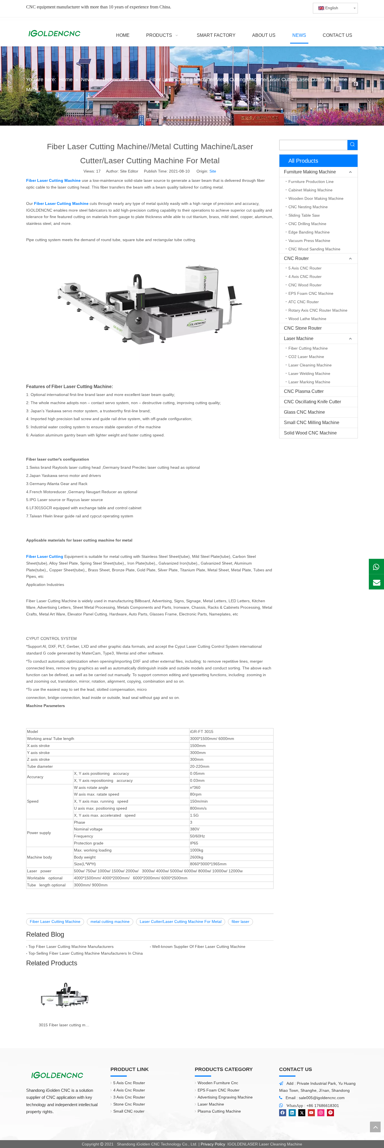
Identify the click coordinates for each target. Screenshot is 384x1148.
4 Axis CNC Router (305, 276)
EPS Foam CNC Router (219, 1090)
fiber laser (240, 921)
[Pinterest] (330, 1112)
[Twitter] (301, 1112)
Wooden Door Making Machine (316, 198)
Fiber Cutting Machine (308, 348)
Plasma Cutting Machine (219, 1111)
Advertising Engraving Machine (225, 1097)
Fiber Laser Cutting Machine (55, 921)
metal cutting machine (110, 921)
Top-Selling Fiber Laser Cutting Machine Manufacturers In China (85, 953)
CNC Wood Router (305, 285)
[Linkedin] (292, 1112)
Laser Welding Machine (309, 373)
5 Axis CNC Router (305, 268)
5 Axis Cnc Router (129, 1083)
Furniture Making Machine (310, 171)
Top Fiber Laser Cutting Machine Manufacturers (71, 946)
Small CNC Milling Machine (311, 422)
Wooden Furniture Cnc (218, 1083)
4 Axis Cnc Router (129, 1090)
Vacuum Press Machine (309, 240)
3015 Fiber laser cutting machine (64, 1025)
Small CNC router (128, 1111)
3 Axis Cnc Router (129, 1097)
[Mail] (376, 582)
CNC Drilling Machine (307, 223)
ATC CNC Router (303, 302)
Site (212, 171)
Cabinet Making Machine (310, 190)
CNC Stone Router (303, 328)
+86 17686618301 (322, 1105)
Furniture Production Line (311, 181)
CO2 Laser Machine (306, 356)
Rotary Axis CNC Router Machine (317, 310)
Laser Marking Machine (309, 382)
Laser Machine (298, 338)
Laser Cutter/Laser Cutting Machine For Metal (181, 921)
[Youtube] (311, 1112)
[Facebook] (282, 1112)
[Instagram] (320, 1112)
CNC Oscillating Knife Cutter (312, 401)
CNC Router (296, 258)
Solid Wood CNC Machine (310, 433)
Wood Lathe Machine (307, 318)
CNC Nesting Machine (308, 207)
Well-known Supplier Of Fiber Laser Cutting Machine (198, 946)
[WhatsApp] (376, 566)
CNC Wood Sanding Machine (314, 249)
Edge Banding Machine (309, 232)
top (375, 1127)
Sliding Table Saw (304, 215)
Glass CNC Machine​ (304, 412)
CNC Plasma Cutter (304, 391)
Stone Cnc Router (129, 1104)
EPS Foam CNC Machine (310, 293)
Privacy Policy (213, 1144)
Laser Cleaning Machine (310, 365)
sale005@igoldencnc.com (322, 1097)
